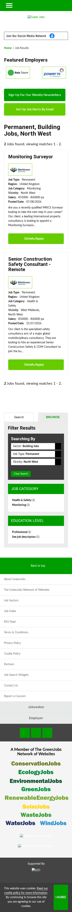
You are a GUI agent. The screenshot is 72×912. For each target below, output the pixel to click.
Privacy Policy (12, 643)
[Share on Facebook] (25, 733)
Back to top (38, 565)
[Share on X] (47, 733)
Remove (58, 446)
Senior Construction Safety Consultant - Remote (30, 264)
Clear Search (21, 474)
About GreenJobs (14, 579)
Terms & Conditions (16, 632)
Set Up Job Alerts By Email (35, 109)
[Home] (36, 17)
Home (8, 48)
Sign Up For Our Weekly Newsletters (34, 95)
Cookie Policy (12, 653)
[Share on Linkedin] (36, 733)
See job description (25, 537)
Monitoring (21, 505)
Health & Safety (23, 500)
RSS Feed (10, 621)
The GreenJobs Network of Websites (26, 590)
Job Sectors (11, 600)
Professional (21, 532)
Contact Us (11, 685)
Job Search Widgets (16, 675)
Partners (9, 664)
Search (19, 417)
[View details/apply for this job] (20, 169)
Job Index (10, 611)
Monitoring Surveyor (30, 157)
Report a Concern (15, 696)
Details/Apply (34, 238)
